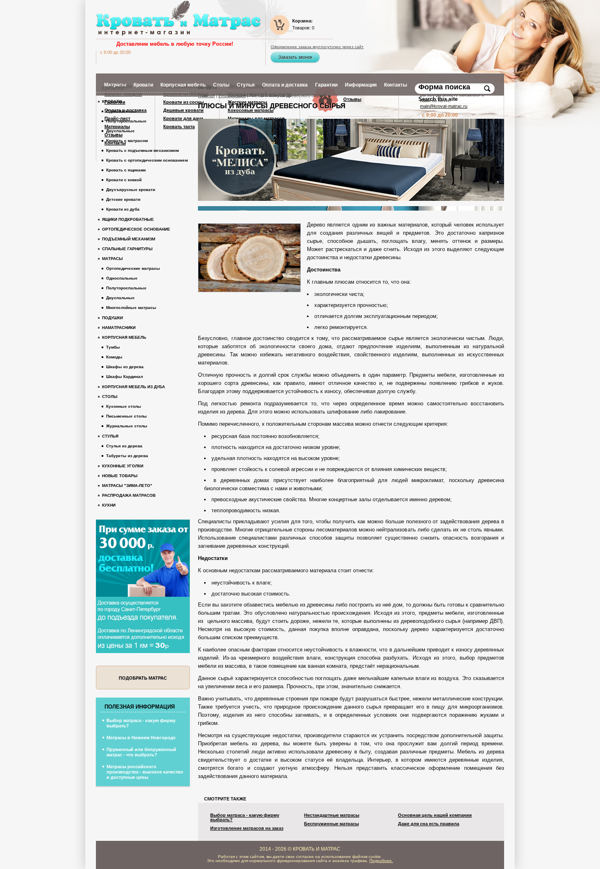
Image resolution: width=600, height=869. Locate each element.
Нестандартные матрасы (331, 815)
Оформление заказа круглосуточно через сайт (317, 47)
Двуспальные (120, 131)
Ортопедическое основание (136, 229)
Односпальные (122, 111)
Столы (110, 396)
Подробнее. (381, 860)
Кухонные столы (123, 406)
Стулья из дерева (124, 446)
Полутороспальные (126, 121)
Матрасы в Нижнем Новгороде (141, 737)
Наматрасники (119, 327)
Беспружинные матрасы (331, 824)
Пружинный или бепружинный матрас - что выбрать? (141, 752)
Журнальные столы (126, 426)
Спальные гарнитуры (127, 249)
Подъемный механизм (128, 239)
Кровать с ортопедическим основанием (147, 160)
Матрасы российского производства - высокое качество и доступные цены (145, 772)
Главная (206, 95)
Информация (232, 95)
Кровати (112, 101)
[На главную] (178, 18)
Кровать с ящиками (126, 170)
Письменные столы (126, 416)
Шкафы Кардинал (124, 376)
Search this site (438, 99)
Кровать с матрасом (127, 140)
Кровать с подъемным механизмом (142, 150)
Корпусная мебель (124, 337)
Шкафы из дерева (125, 366)
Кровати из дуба (123, 209)
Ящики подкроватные (128, 219)
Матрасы (112, 258)
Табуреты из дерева (127, 455)
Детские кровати (123, 199)
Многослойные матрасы (131, 307)
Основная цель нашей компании (435, 815)
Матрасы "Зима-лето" (127, 485)
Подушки (112, 318)
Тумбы (113, 347)
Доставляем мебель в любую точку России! (174, 44)
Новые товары (120, 475)
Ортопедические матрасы (133, 268)
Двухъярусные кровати (130, 189)
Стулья (110, 436)
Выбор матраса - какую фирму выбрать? (244, 817)
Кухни (109, 505)
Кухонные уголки (122, 466)
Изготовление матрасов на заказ (246, 828)
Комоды (114, 357)
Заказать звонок (295, 57)
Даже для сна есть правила (428, 824)
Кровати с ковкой (124, 180)
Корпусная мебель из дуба (133, 386)
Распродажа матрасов (129, 495)
